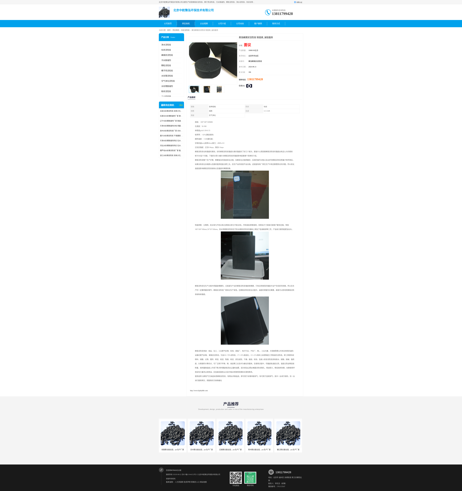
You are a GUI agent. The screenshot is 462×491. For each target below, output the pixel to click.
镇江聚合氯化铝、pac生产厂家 (259, 450)
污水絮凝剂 (166, 60)
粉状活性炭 (166, 91)
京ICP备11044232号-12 (190, 474)
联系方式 (276, 24)
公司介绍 (222, 24)
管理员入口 (195, 482)
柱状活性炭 (185, 30)
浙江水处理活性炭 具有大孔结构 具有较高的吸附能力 (171, 155)
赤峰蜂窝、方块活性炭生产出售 (288, 450)
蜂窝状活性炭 (167, 55)
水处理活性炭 (167, 76)
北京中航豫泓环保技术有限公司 (209, 474)
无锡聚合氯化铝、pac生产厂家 (201, 450)
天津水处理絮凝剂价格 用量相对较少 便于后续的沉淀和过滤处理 (171, 126)
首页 (169, 30)
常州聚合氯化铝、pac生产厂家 (230, 450)
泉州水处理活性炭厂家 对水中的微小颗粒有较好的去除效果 (171, 131)
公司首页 (168, 24)
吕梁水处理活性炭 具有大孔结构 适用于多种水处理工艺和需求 (171, 111)
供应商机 (186, 24)
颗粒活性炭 (166, 65)
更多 (181, 105)
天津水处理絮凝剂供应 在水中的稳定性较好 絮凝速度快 (171, 141)
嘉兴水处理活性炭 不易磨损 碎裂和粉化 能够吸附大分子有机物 (171, 136)
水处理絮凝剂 (167, 86)
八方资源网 (179, 482)
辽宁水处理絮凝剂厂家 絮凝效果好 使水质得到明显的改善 (171, 121)
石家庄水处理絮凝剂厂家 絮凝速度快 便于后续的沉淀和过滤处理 (171, 116)
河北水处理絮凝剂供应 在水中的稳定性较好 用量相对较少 (171, 145)
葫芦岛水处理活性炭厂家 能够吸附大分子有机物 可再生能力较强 (171, 150)
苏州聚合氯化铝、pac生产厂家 (172, 450)
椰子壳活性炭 (167, 71)
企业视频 (204, 24)
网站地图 (203, 482)
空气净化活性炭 (168, 81)
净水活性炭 (166, 45)
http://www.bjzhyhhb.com (199, 390)
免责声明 (187, 482)
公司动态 (240, 24)
